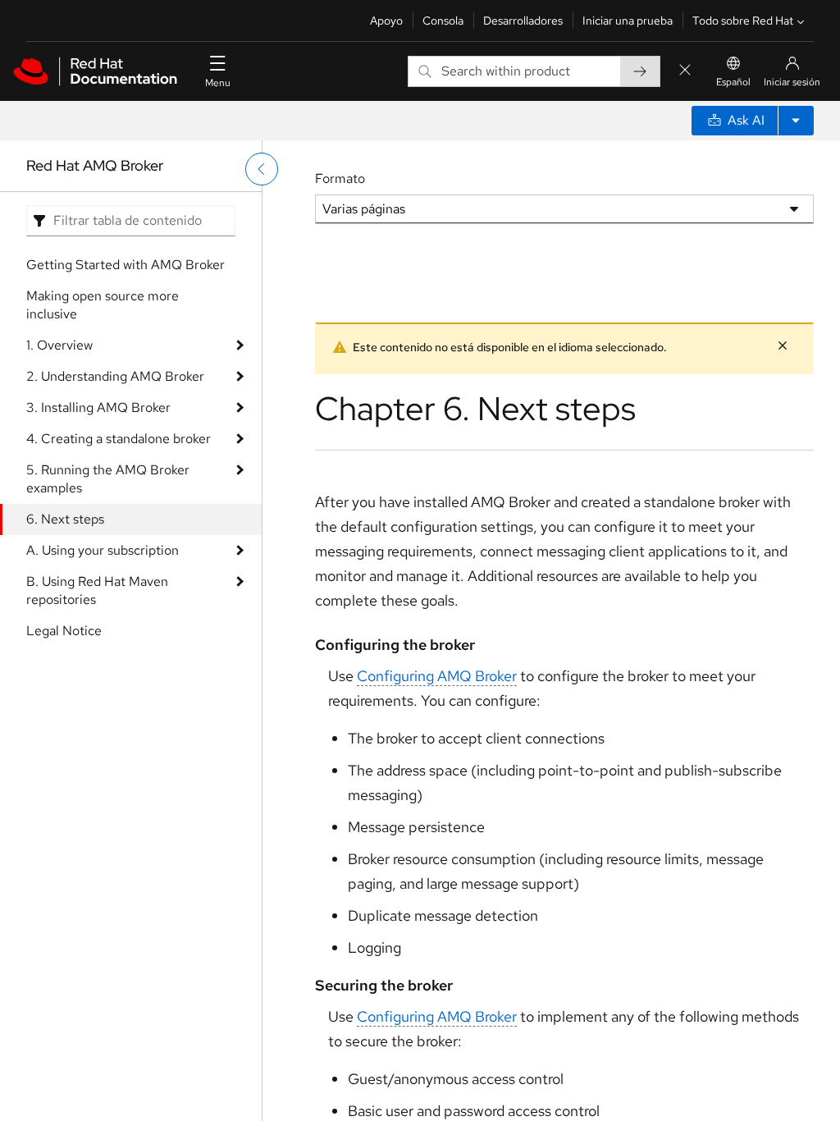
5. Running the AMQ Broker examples (107, 478)
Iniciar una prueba (627, 20)
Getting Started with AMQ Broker (125, 264)
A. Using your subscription (102, 550)
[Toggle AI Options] (796, 120)
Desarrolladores (523, 20)
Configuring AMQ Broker (437, 675)
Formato (340, 178)
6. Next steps (65, 519)
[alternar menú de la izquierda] (261, 169)
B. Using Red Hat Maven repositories (97, 590)
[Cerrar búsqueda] (684, 71)
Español (733, 82)
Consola (442, 20)
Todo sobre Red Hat (742, 20)
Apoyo (386, 20)
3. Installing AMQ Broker (98, 407)
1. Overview (59, 345)
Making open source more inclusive (102, 305)
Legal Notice (64, 630)
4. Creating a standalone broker (118, 438)
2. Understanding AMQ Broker (115, 376)
